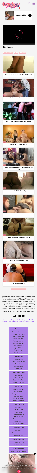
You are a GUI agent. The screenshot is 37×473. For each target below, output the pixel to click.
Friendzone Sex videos (18, 364)
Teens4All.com (18, 359)
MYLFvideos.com (18, 444)
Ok (19, 471)
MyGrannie (18, 407)
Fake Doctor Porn (18, 352)
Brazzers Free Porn (18, 380)
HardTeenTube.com (18, 382)
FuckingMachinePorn (18, 345)
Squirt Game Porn (18, 338)
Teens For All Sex (18, 366)
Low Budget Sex (18, 396)
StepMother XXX (18, 430)
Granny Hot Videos (18, 423)
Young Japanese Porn (18, 394)
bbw (16, 52)
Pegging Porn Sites (29, 321)
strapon (23, 52)
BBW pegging (8, 52)
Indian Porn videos (18, 400)
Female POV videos (18, 336)
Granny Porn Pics (18, 421)
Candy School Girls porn (18, 361)
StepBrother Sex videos (18, 433)
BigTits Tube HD (18, 391)
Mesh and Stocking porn (18, 332)
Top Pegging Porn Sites (18, 321)
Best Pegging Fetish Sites (15, 319)
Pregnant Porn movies (18, 334)
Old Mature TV (18, 410)
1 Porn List (5, 319)
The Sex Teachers (18, 442)
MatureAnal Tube (18, 416)
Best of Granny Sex (18, 419)
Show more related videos (18, 289)
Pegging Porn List (26, 319)
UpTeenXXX (18, 368)
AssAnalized (18, 375)
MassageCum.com (18, 341)
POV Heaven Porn (18, 389)
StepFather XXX (18, 435)
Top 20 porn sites (18, 377)
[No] (35, 468)
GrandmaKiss (18, 412)
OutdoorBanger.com (18, 343)
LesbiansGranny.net (18, 414)
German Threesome (18, 398)
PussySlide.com (18, 350)
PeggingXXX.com (18, 348)
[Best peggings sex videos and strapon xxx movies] (11, 5)
